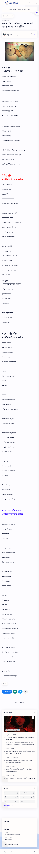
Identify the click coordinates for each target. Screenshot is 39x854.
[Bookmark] (33, 2)
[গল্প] (29, 9)
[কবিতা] (14, 9)
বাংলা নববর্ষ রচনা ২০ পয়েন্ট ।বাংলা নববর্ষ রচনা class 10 (20, 778)
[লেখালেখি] (24, 9)
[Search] (30, 2)
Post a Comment (19, 702)
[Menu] (19, 851)
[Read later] (31, 34)
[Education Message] (12, 33)
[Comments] (34, 851)
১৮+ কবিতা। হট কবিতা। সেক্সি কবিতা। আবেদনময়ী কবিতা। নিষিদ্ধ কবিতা (20, 738)
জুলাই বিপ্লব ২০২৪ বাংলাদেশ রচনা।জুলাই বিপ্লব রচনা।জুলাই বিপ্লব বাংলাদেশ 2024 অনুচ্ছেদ (20, 752)
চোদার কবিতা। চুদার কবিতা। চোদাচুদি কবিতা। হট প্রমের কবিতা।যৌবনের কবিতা (19, 770)
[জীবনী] (19, 9)
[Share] (27, 851)
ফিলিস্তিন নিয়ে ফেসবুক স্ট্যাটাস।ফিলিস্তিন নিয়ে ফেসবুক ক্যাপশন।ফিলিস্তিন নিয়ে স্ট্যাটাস (19, 761)
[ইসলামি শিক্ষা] (15, 757)
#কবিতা (4, 683)
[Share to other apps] (25, 692)
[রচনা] (11, 9)
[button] (36, 2)
